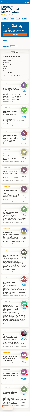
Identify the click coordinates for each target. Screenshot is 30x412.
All (16, 46)
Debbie (24, 138)
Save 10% (15, 34)
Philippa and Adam (24, 339)
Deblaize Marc (24, 309)
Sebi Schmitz (24, 395)
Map (13, 18)
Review (25, 18)
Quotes (13, 52)
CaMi (24, 175)
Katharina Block (24, 360)
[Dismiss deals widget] (2, 406)
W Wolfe (24, 284)
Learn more (14, 31)
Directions (6, 18)
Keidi (24, 194)
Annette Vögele (24, 115)
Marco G (24, 157)
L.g (24, 90)
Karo (24, 214)
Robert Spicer (24, 258)
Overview (13, 46)
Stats (17, 52)
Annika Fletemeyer (24, 377)
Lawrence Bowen (24, 236)
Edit (19, 18)
